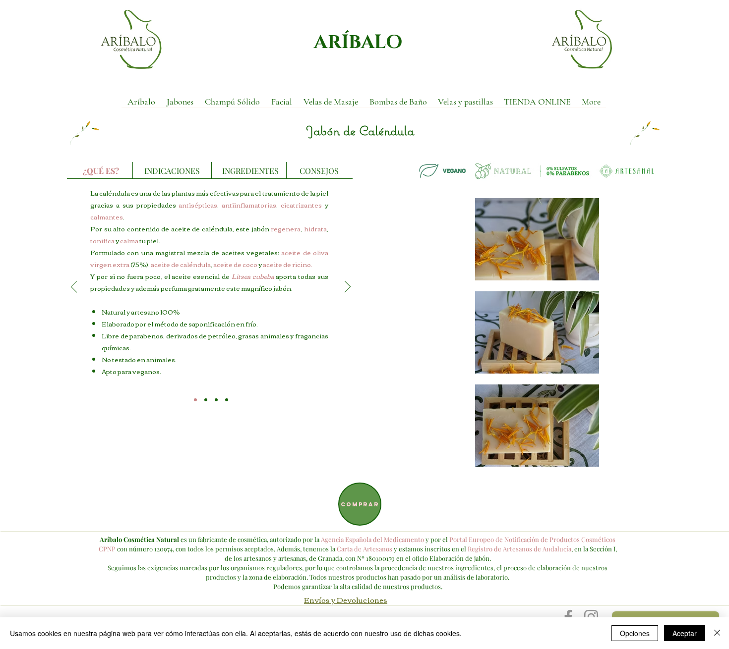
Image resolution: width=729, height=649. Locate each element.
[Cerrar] (717, 633)
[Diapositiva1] (195, 399)
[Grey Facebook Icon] (568, 616)
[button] (180, 105)
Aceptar (684, 633)
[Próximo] (348, 287)
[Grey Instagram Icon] (591, 616)
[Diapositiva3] (216, 399)
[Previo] (74, 287)
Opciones (635, 633)
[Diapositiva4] (226, 399)
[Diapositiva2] (205, 399)
